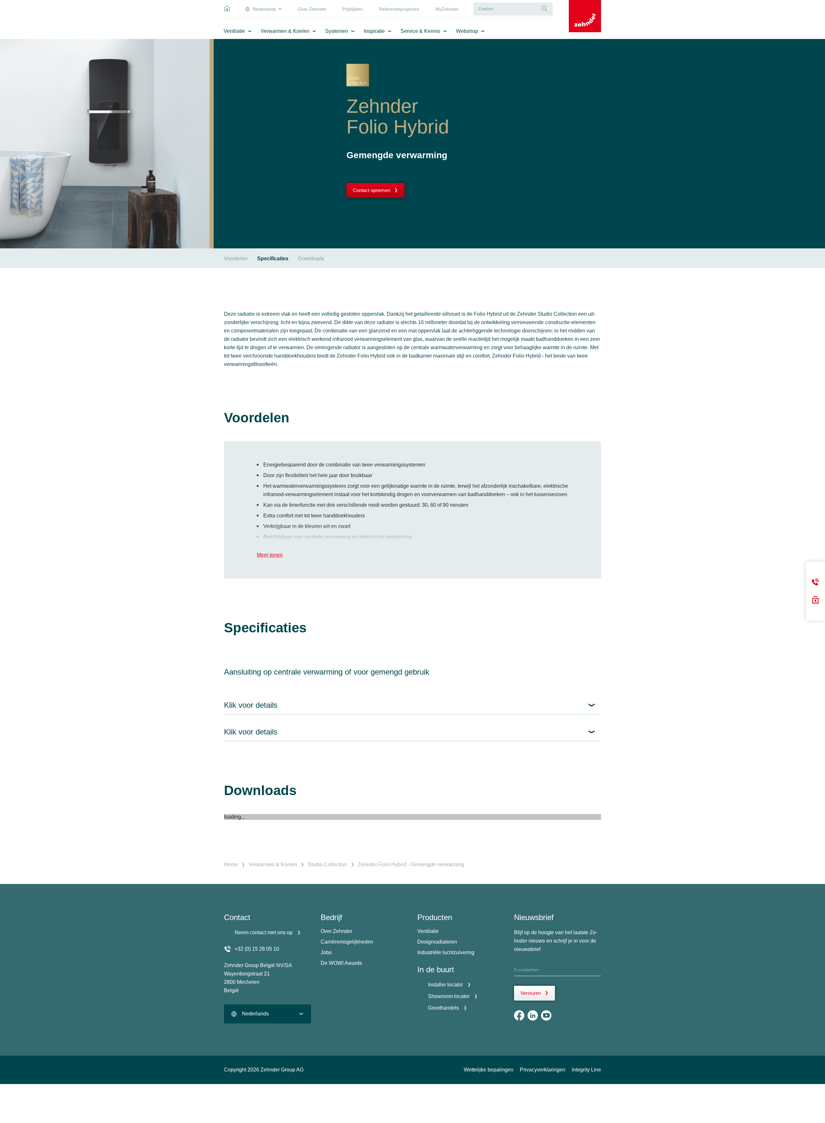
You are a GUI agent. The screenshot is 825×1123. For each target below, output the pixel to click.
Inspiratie (374, 31)
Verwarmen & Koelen (285, 31)
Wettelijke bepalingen (488, 1069)
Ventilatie (234, 31)
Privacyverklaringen (542, 1069)
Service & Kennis (420, 31)
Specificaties (272, 258)
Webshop (467, 31)
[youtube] (546, 1015)
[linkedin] (533, 1015)
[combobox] (267, 1013)
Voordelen (236, 258)
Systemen (336, 31)
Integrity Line (586, 1069)
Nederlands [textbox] (255, 1013)
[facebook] (519, 1015)
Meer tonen (270, 555)
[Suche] (545, 9)
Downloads (311, 258)
